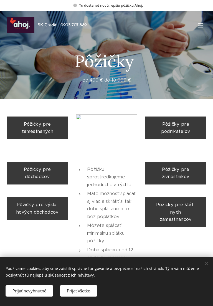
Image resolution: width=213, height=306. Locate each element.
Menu (200, 25)
